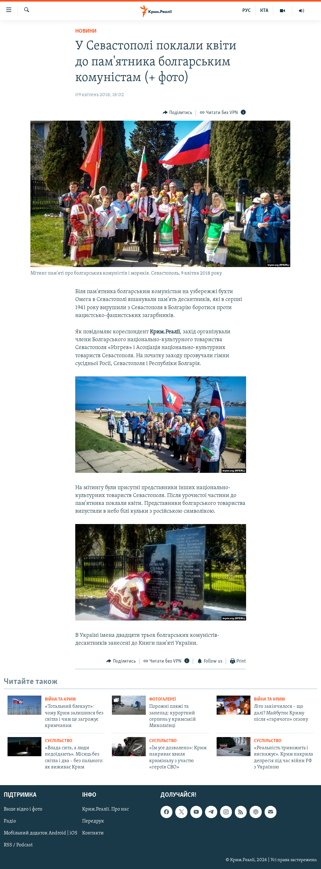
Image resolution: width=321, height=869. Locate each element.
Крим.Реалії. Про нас (105, 809)
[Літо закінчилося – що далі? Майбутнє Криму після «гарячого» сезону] (233, 705)
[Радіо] (301, 10)
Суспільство (58, 741)
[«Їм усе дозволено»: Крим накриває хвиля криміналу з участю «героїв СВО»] (129, 746)
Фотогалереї (162, 699)
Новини (86, 31)
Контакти (93, 833)
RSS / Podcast (18, 845)
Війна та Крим (60, 699)
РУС (246, 10)
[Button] (177, 113)
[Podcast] (255, 812)
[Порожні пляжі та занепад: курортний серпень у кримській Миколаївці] (129, 705)
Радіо (10, 821)
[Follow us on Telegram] (211, 812)
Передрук (93, 821)
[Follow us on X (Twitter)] (181, 812)
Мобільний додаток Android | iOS (40, 833)
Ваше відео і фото (23, 809)
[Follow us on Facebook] (166, 812)
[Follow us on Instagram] (226, 812)
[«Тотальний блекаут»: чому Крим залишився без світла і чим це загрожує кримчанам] (24, 705)
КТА (264, 10)
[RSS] (241, 812)
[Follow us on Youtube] (196, 812)
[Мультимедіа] (282, 10)
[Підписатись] (270, 812)
